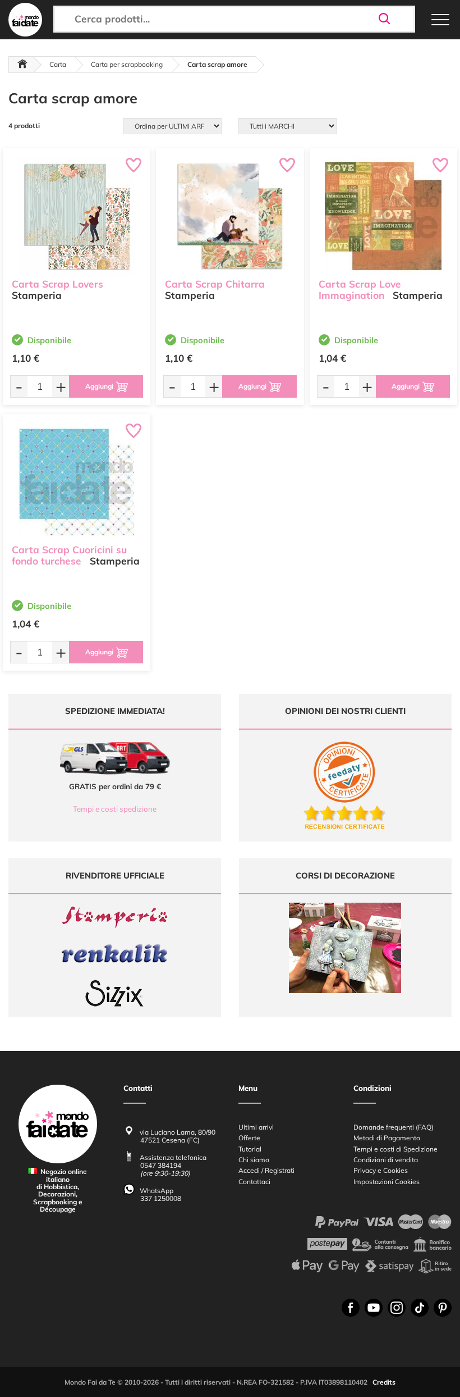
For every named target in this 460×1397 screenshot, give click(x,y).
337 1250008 (160, 1198)
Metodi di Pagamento (386, 1138)
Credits (383, 1382)
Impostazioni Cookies (386, 1181)
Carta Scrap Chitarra (215, 284)
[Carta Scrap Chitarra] (230, 215)
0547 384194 (160, 1165)
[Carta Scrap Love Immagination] (383, 215)
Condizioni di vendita (385, 1159)
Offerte (249, 1138)
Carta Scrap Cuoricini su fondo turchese (69, 555)
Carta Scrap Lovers (57, 284)
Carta (57, 64)
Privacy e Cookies (380, 1170)
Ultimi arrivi (256, 1127)
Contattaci (254, 1181)
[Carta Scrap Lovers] (76, 215)
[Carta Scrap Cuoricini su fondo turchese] (76, 481)
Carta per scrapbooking (127, 64)
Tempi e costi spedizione (115, 808)
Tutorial (249, 1149)
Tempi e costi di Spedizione (395, 1149)
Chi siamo (253, 1159)
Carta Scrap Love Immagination (360, 290)
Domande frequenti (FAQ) (393, 1127)
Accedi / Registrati (266, 1170)
